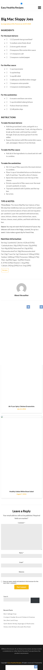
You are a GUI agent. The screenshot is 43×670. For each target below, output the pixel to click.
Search (6, 596)
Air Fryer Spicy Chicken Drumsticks (21, 406)
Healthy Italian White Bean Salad (21, 491)
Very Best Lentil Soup (11, 620)
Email (21, 562)
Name (21, 553)
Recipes (5, 270)
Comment (21, 523)
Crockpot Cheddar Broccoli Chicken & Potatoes (19, 617)
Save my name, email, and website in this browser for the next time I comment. (20, 582)
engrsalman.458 (8, 24)
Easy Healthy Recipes (12, 7)
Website (21, 572)
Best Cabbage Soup (10, 614)
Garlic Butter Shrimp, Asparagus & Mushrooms (19, 623)
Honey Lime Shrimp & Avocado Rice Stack (17, 627)
